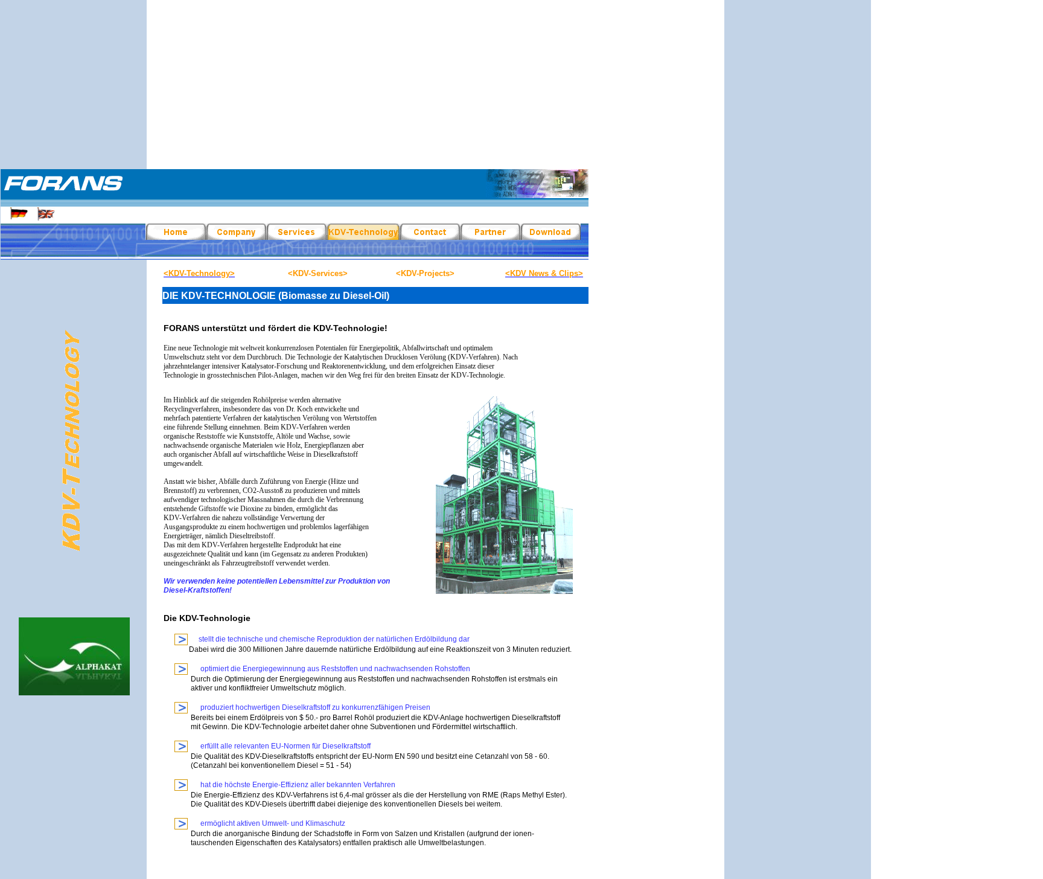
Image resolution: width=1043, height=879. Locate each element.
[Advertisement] (521, 84)
